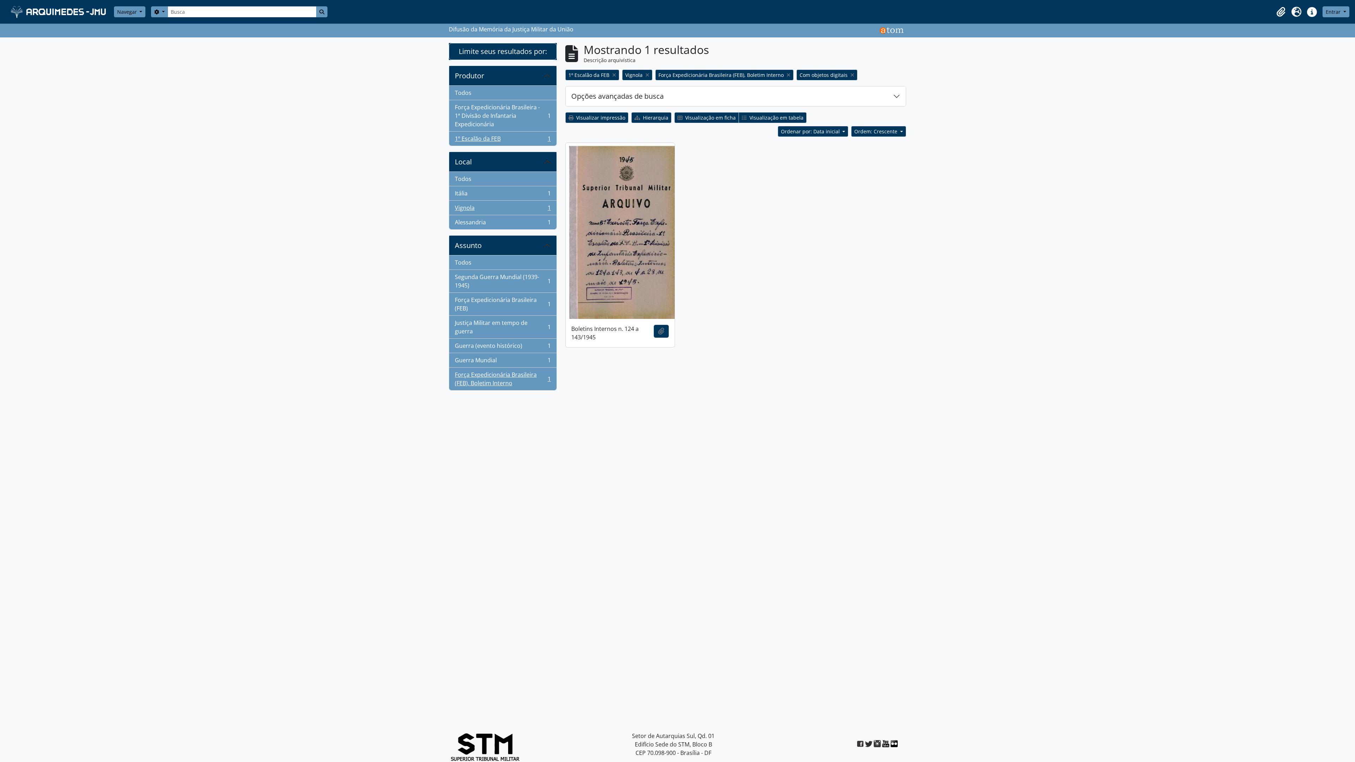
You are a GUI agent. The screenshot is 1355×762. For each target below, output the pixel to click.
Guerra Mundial (502, 362)
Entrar (1334, 11)
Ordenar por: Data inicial (811, 131)
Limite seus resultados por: (503, 51)
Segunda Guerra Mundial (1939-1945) (502, 281)
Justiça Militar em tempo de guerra (502, 327)
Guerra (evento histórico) (502, 347)
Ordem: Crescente (876, 131)
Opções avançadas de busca (617, 96)
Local (463, 162)
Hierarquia (655, 117)
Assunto (468, 245)
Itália (502, 195)
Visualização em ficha (710, 117)
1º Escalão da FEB (502, 140)
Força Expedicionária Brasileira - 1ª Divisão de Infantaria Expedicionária (502, 115)
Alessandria (502, 223)
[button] (1281, 12)
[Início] (59, 12)
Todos (463, 93)
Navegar (127, 11)
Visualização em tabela (775, 117)
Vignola (502, 209)
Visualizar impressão (600, 117)
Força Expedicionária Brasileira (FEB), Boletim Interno (502, 379)
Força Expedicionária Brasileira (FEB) (502, 304)
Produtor (469, 75)
